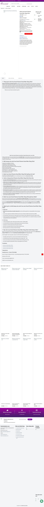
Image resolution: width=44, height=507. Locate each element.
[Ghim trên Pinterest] (24, 46)
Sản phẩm (13, 6)
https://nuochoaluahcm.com (4, 435)
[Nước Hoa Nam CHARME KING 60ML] (27, 300)
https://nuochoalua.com (4, 434)
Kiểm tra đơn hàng (18, 429)
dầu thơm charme (23, 40)
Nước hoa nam (7, 8)
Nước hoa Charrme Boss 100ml (8, 245)
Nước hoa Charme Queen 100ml (8, 248)
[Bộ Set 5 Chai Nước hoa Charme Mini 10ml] (16, 370)
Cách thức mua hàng (19, 432)
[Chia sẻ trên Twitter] (21, 46)
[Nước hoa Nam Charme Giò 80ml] (38, 370)
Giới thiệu (18, 6)
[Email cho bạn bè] (23, 46)
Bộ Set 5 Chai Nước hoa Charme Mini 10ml (15, 404)
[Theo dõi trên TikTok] (41, 419)
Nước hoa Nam (23, 20)
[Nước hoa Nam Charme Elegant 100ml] (27, 370)
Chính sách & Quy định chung (20, 435)
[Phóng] (5, 73)
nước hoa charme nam (27, 41)
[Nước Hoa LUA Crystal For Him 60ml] (38, 300)
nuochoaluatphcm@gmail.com (6, 431)
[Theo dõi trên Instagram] (39, 419)
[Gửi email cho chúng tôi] (37, 421)
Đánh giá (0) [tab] (20, 78)
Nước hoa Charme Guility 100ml (8, 246)
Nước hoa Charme (26, 19)
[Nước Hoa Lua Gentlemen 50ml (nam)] (5, 300)
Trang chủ (8, 6)
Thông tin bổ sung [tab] (11, 78)
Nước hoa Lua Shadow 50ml (5, 403)
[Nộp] (29, 4)
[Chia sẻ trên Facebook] (20, 46)
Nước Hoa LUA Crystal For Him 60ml (38, 334)
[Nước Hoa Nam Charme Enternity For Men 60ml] (16, 300)
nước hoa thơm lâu (25, 44)
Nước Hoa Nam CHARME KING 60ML (27, 334)
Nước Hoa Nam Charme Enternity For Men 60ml (16, 334)
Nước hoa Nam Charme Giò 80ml (38, 404)
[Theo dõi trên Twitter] (42, 419)
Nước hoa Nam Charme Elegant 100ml (26, 404)
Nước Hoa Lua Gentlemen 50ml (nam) (5, 334)
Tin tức (32, 6)
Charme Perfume (38, 198)
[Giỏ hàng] (42, 254)
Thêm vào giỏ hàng (28, 33)
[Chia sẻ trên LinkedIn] (25, 46)
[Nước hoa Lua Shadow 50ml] (5, 370)
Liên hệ (36, 6)
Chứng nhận (24, 6)
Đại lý (29, 6)
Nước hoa (28, 40)
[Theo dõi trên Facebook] (37, 419)
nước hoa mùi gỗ (27, 43)
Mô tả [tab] (3, 78)
